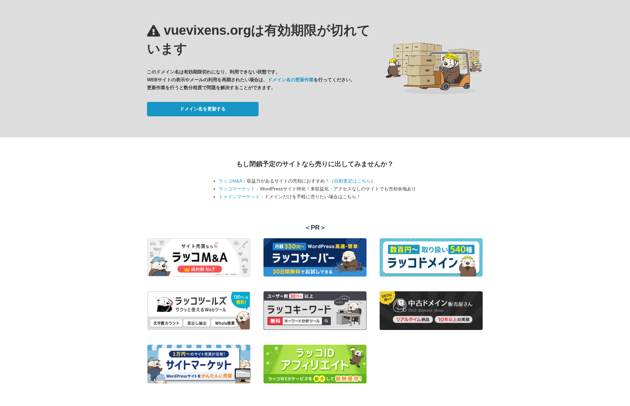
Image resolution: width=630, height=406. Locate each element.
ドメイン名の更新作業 (291, 79)
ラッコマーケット (237, 188)
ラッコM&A (230, 181)
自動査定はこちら (352, 181)
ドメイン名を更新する (203, 108)
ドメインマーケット (239, 196)
